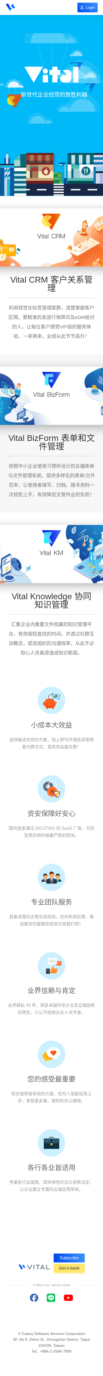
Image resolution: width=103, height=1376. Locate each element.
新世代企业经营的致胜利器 (54, 94)
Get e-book (69, 1268)
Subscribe (69, 1258)
